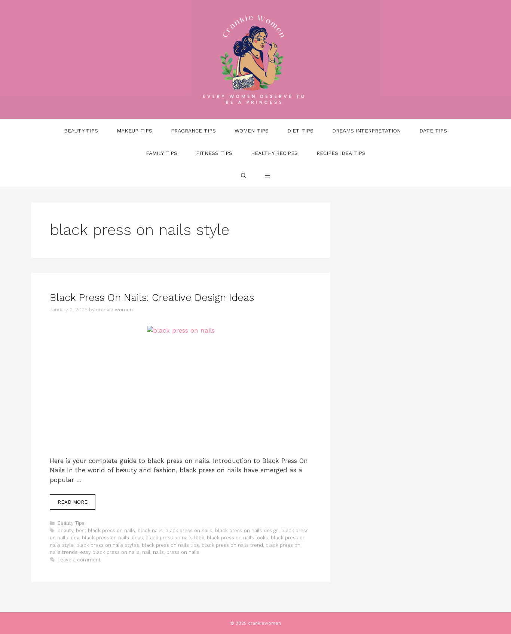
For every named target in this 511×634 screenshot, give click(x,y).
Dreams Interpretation (366, 131)
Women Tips (252, 131)
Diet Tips (300, 131)
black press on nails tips (170, 545)
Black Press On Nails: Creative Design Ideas (152, 298)
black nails (150, 530)
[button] (267, 175)
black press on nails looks (237, 537)
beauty (65, 530)
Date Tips (433, 131)
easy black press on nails (110, 552)
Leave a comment (79, 560)
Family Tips (161, 153)
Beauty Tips (81, 131)
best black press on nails (105, 530)
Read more (73, 502)
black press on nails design (247, 530)
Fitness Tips (214, 153)
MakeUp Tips (134, 131)
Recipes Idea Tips (340, 153)
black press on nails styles (107, 545)
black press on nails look (175, 537)
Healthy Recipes (274, 153)
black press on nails (188, 530)
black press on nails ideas (112, 537)
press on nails (182, 552)
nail (146, 552)
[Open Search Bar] (244, 175)
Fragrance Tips (193, 131)
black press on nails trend (232, 545)
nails (158, 552)
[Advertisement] (181, 400)
